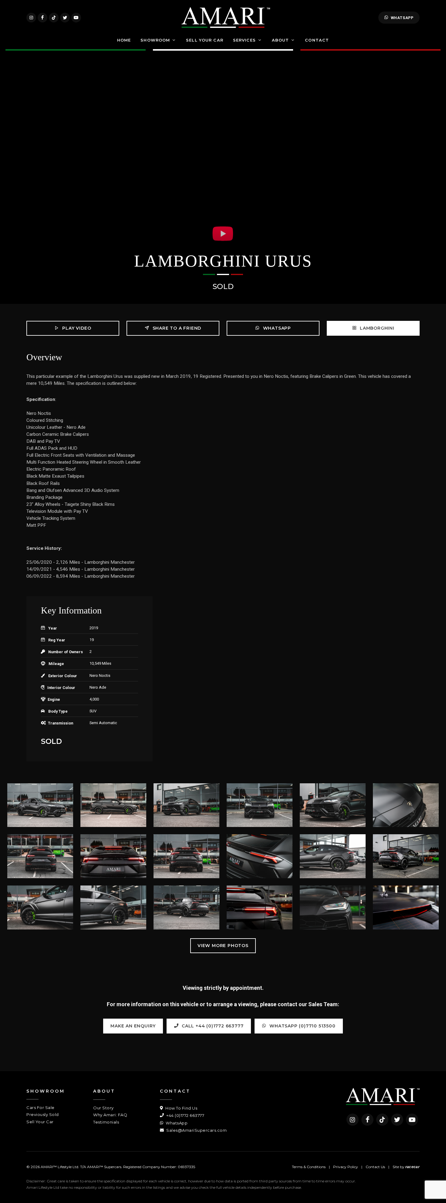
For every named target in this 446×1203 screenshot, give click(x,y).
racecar (412, 1167)
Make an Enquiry (133, 1026)
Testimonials (106, 1122)
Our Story (103, 1107)
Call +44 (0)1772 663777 (211, 1026)
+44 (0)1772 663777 (184, 1115)
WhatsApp (402, 17)
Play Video (76, 328)
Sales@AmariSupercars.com (196, 1130)
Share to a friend (176, 328)
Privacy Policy (345, 1166)
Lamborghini (376, 328)
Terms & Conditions (309, 1166)
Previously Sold (42, 1114)
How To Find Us (180, 1108)
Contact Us (375, 1166)
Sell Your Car (40, 1121)
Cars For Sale (40, 1107)
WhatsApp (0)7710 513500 (302, 1026)
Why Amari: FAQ (110, 1114)
